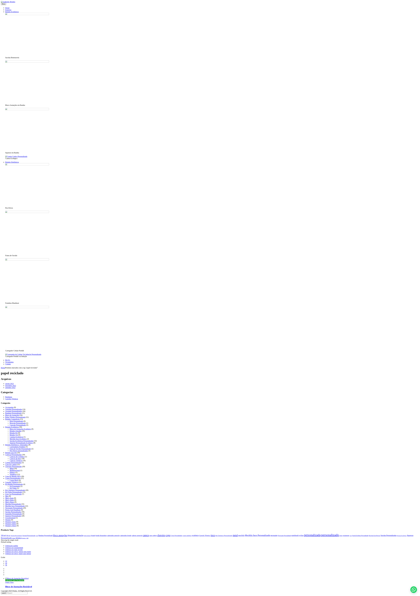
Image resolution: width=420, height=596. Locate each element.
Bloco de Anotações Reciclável (18, 586)
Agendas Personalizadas (13, 409)
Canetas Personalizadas (13, 462)
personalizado (330, 535)
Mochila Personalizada (13, 504)
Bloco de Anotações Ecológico (20, 429)
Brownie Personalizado (18, 423)
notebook (295, 535)
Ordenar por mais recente (14, 550)
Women (8, 520)
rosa (351, 535)
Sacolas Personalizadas (13, 512)
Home (3, 368)
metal (235, 535)
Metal (12, 468)
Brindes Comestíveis (12, 419)
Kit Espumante (15, 486)
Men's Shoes (9, 502)
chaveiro (161, 535)
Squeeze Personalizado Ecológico (21, 443)
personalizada (312, 535)
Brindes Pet (14, 433)
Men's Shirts (9, 500)
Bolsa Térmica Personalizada (15, 417)
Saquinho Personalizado (13, 514)
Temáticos (13, 474)
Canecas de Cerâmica (17, 457)
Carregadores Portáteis (17, 447)
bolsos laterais (87, 535)
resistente (346, 535)
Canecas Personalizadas (13, 455)
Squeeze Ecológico (402, 535)
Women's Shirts (10, 524)
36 (6, 565)
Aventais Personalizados (13, 411)
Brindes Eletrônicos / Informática (16, 445)
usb (27, 538)
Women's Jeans (10, 522)
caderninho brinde (125, 535)
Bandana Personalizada (13, 413)
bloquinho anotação (75, 535)
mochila (241, 535)
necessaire (273, 535)
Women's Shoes (10, 526)
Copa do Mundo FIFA (13, 476)
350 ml (3, 535)
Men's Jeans (9, 498)
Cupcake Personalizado (18, 425)
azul (37, 535)
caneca (146, 535)
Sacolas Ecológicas (374, 535)
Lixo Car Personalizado (13, 494)
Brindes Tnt (14, 435)
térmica (19, 538)
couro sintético (187, 535)
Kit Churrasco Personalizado (15, 490)
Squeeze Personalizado (13, 516)
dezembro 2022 (10, 386)
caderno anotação (137, 535)
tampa (13, 538)
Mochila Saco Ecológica (18, 439)
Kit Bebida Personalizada (14, 484)
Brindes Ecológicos (12, 427)
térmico (24, 538)
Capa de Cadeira (11, 464)
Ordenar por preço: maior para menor (18, 554)
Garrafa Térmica (204, 535)
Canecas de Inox (15, 459)
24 (6, 563)
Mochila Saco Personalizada (15, 506)
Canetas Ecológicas (16, 437)
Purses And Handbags (13, 510)
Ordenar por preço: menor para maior (18, 552)
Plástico (12, 472)
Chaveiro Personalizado (13, 466)
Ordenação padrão (11, 546)
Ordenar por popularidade (14, 548)
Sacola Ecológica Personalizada (360, 535)
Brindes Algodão (15, 431)
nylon (301, 535)
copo (168, 535)
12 (6, 561)
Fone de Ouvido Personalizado (20, 449)
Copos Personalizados (12, 478)
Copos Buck (14, 480)
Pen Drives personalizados (19, 451)
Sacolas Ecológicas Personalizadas (21, 441)
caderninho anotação (113, 535)
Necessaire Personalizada (14, 508)
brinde (93, 535)
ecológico (195, 535)
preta (341, 535)
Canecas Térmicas (16, 461)
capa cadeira (153, 535)
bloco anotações (60, 535)
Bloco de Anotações (12, 415)
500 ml (8, 535)
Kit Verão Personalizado (13, 492)
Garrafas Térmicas (11, 399)
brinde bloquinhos (101, 535)
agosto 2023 (9, 384)
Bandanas (8, 397)
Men (6, 496)
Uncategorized (10, 518)
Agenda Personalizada (16, 535)
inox (213, 535)
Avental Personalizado (29, 535)
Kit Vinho (13, 488)
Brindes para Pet (11, 453)
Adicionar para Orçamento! (14, 580)
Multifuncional (15, 470)
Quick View (9, 582)
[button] (413, 589)
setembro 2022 (10, 388)
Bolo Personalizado (16, 421)
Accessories (9, 407)
